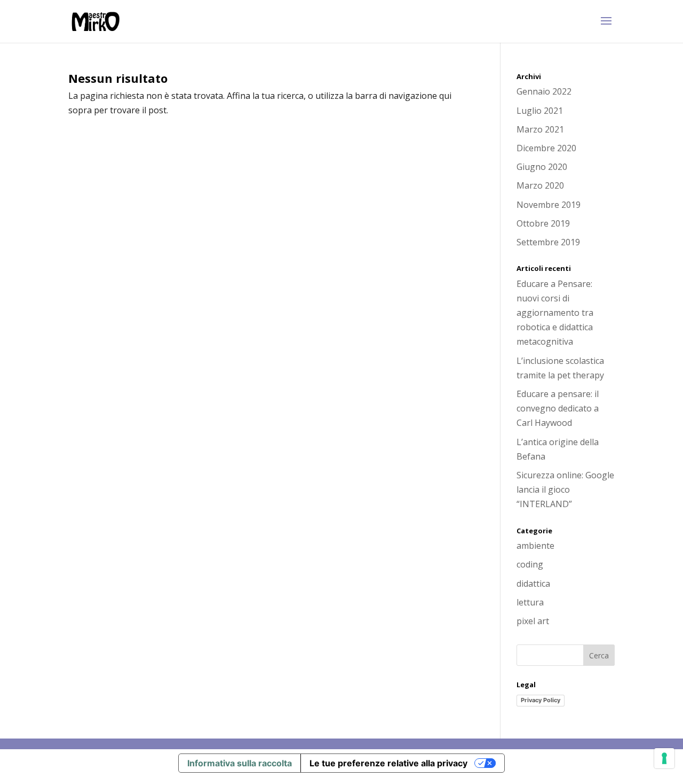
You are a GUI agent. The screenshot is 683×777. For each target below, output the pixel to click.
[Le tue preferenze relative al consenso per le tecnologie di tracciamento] (664, 758)
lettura (530, 602)
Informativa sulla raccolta (239, 763)
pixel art (533, 621)
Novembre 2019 (549, 205)
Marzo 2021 (540, 129)
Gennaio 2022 (544, 91)
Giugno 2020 (542, 167)
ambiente (535, 545)
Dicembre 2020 (546, 148)
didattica (533, 583)
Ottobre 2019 (543, 223)
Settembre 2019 (548, 242)
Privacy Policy (540, 700)
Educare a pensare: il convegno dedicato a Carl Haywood (558, 408)
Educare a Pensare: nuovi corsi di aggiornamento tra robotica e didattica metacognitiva (555, 313)
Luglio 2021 (540, 110)
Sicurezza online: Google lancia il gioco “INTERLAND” (565, 489)
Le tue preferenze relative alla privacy (388, 763)
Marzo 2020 (540, 185)
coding (530, 564)
